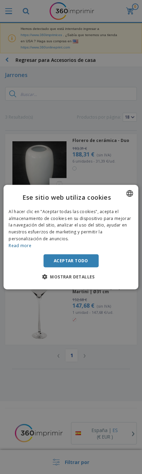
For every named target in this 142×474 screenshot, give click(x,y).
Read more (20, 246)
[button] (71, 277)
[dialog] (70, 237)
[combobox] (129, 193)
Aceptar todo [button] (71, 260)
